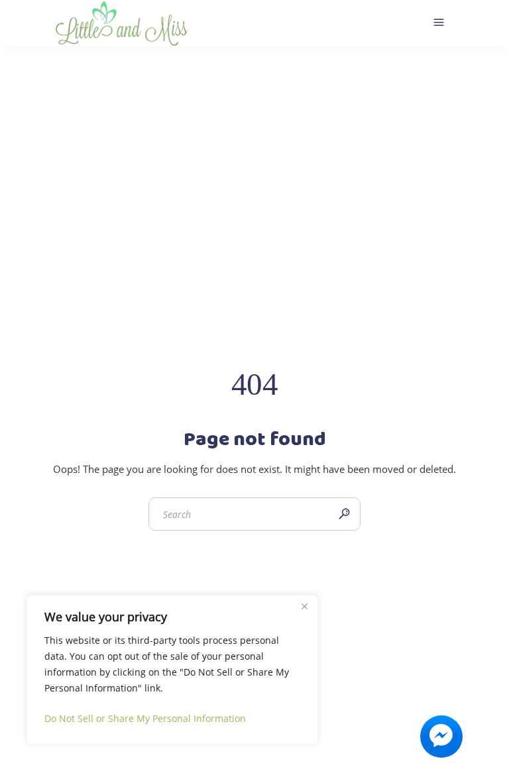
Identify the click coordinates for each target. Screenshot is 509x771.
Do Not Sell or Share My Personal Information (145, 718)
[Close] (304, 606)
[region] (172, 670)
